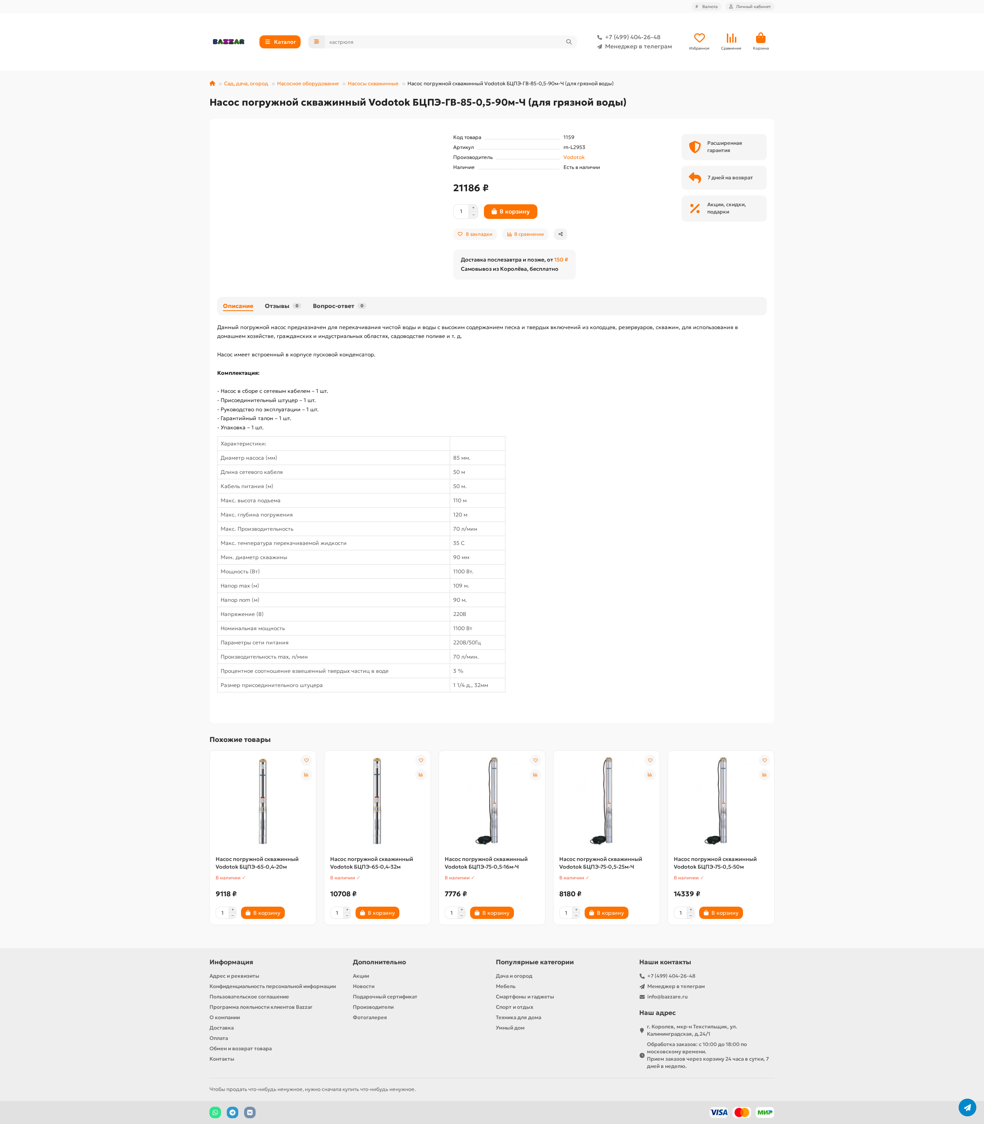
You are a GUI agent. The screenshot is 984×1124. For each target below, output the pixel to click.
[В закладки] (306, 760)
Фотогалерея (370, 1017)
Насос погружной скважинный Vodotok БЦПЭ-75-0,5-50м (715, 863)
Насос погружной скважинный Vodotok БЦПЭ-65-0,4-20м (257, 863)
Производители (373, 1007)
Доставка (221, 1028)
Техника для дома (518, 1017)
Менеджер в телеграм (638, 46)
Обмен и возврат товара (240, 1048)
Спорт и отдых (514, 1007)
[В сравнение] (306, 775)
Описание (238, 306)
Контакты (221, 1059)
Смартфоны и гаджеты (525, 996)
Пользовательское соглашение (249, 996)
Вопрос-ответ (338, 306)
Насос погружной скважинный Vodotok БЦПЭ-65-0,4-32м (371, 863)
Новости (363, 986)
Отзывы (281, 306)
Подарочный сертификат (385, 996)
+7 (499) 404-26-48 (632, 37)
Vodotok (574, 157)
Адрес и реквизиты (234, 976)
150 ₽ (561, 259)
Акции (361, 976)
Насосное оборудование (308, 83)
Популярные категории (535, 962)
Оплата (218, 1038)
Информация (231, 962)
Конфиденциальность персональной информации (272, 986)
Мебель (505, 986)
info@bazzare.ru (667, 996)
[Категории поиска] (316, 41)
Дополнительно (379, 962)
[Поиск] (569, 42)
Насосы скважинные (373, 83)
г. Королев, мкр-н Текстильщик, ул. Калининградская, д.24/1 (692, 1030)
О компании (224, 1017)
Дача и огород (514, 976)
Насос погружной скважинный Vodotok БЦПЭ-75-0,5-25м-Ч (600, 863)
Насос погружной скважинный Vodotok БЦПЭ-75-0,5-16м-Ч (486, 863)
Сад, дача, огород (246, 83)
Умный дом (510, 1028)
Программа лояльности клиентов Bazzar (260, 1007)
